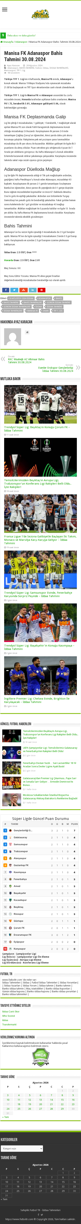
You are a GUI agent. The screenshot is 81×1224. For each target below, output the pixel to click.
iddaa (38, 306)
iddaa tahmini (54, 306)
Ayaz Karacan (13, 65)
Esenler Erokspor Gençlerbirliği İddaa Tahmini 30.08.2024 (55, 368)
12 (29, 1099)
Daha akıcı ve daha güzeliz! (21, 35)
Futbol (38, 68)
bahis (59, 298)
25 (19, 1108)
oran (46, 311)
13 (40, 1099)
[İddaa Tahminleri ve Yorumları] (40, 14)
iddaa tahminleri (13, 311)
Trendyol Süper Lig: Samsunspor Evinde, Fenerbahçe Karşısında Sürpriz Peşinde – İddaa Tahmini (38, 594)
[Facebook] (38, 1215)
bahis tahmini (11, 302)
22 (62, 1104)
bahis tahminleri (33, 302)
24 (8, 1108)
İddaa (45, 68)
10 (8, 1099)
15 (62, 1099)
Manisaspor (10, 70)
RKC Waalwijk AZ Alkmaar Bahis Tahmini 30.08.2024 (26, 359)
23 (73, 1104)
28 (51, 1108)
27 (40, 1108)
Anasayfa (8, 41)
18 (19, 1104)
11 (19, 1099)
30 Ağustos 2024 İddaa (21, 298)
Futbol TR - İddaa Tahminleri (45, 1210)
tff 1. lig (58, 311)
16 (73, 1099)
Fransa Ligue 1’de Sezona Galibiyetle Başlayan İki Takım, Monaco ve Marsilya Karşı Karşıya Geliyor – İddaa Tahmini (40, 540)
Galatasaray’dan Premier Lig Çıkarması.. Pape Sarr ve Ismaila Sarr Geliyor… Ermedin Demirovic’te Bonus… (49, 781)
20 (40, 1104)
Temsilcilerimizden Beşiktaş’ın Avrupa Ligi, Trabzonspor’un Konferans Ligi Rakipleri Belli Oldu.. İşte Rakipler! (37, 484)
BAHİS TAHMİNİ (26, 68)
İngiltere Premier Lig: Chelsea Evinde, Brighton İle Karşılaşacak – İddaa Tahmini (37, 700)
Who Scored (8, 1016)
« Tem (5, 1117)
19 (29, 1104)
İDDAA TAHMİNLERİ (59, 68)
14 (51, 1099)
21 (51, 1104)
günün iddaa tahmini (58, 302)
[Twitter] (42, 1215)
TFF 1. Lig (21, 70)
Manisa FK (32, 311)
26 (29, 1108)
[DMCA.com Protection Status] (40, 1057)
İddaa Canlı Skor (10, 1011)
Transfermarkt (9, 1024)
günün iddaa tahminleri (17, 306)
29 (62, 1108)
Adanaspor (21, 41)
